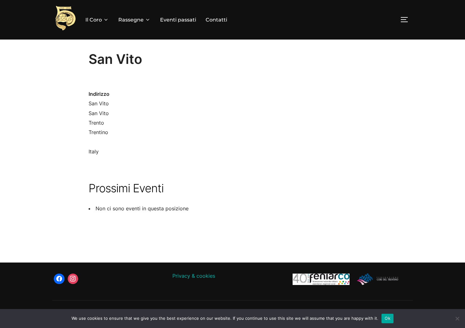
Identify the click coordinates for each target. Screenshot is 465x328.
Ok (387, 318)
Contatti (216, 20)
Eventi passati (178, 20)
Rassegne (131, 20)
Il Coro (93, 20)
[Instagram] (73, 279)
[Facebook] (59, 279)
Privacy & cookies (193, 276)
